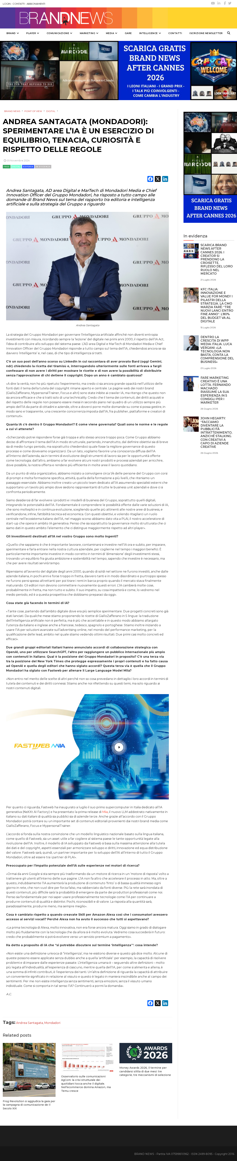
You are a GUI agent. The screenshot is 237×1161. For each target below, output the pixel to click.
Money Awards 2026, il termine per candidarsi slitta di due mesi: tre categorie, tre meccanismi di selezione (145, 1071)
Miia (105, 812)
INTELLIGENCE (148, 33)
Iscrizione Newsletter (206, 33)
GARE (128, 33)
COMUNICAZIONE (58, 33)
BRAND (11, 33)
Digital (16, 166)
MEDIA (110, 33)
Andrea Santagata (29, 1023)
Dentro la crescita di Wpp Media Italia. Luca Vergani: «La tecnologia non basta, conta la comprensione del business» (217, 349)
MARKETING (87, 33)
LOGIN (7, 3)
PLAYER (31, 33)
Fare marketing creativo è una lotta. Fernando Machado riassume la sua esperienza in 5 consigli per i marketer (216, 390)
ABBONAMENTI (36, 3)
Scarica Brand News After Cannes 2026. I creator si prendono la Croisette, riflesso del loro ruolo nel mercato (217, 259)
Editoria (28, 166)
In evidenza (43, 166)
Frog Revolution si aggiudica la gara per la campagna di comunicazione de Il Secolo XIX (29, 1105)
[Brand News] (84, 17)
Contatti (175, 33)
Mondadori (52, 1023)
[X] (157, 179)
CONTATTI (19, 3)
